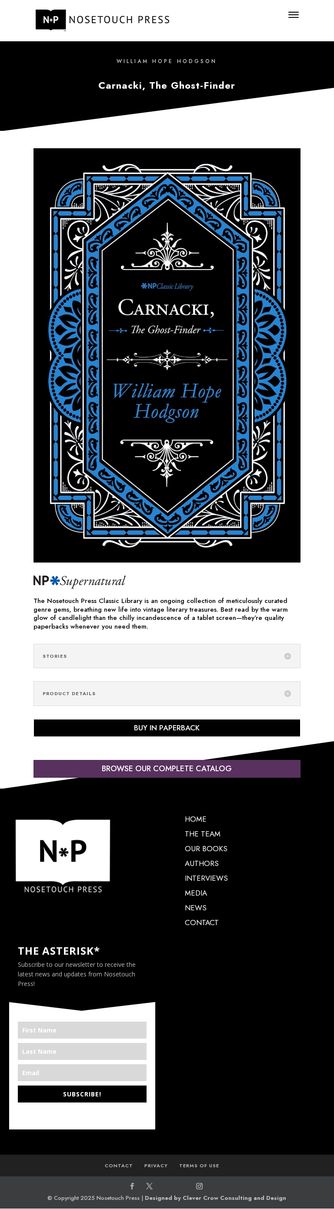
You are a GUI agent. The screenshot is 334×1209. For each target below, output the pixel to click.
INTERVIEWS (206, 878)
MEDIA (196, 893)
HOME (196, 819)
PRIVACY (156, 1165)
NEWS (196, 908)
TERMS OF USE (199, 1165)
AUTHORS (202, 863)
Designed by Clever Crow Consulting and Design (215, 1198)
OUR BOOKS (206, 848)
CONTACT (202, 922)
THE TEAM (202, 834)
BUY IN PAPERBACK (167, 728)
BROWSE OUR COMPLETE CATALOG (167, 768)
